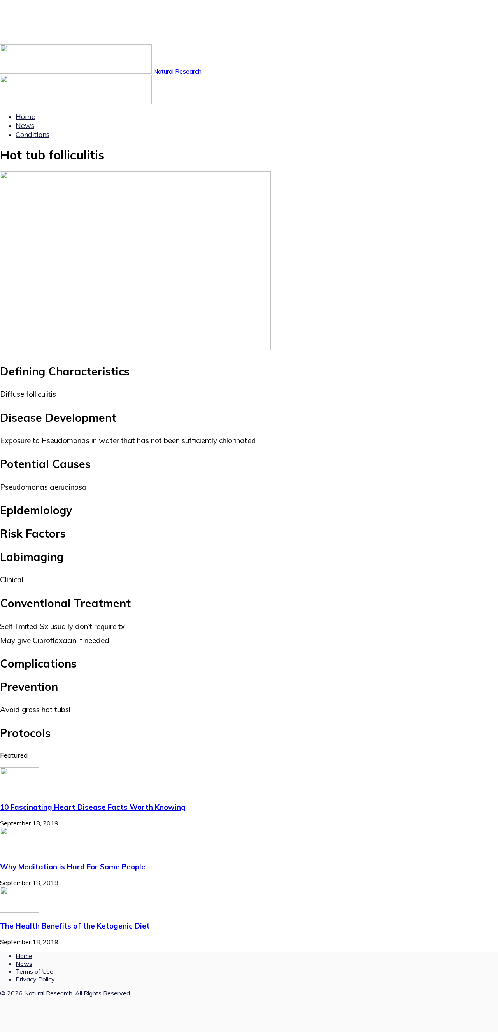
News (25, 125)
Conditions (32, 134)
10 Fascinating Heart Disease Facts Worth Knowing (93, 807)
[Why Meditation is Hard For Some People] (19, 851)
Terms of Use (34, 971)
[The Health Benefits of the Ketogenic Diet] (19, 910)
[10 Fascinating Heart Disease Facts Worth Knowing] (19, 791)
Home (25, 116)
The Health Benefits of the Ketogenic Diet (75, 925)
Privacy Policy (35, 979)
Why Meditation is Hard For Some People (73, 866)
